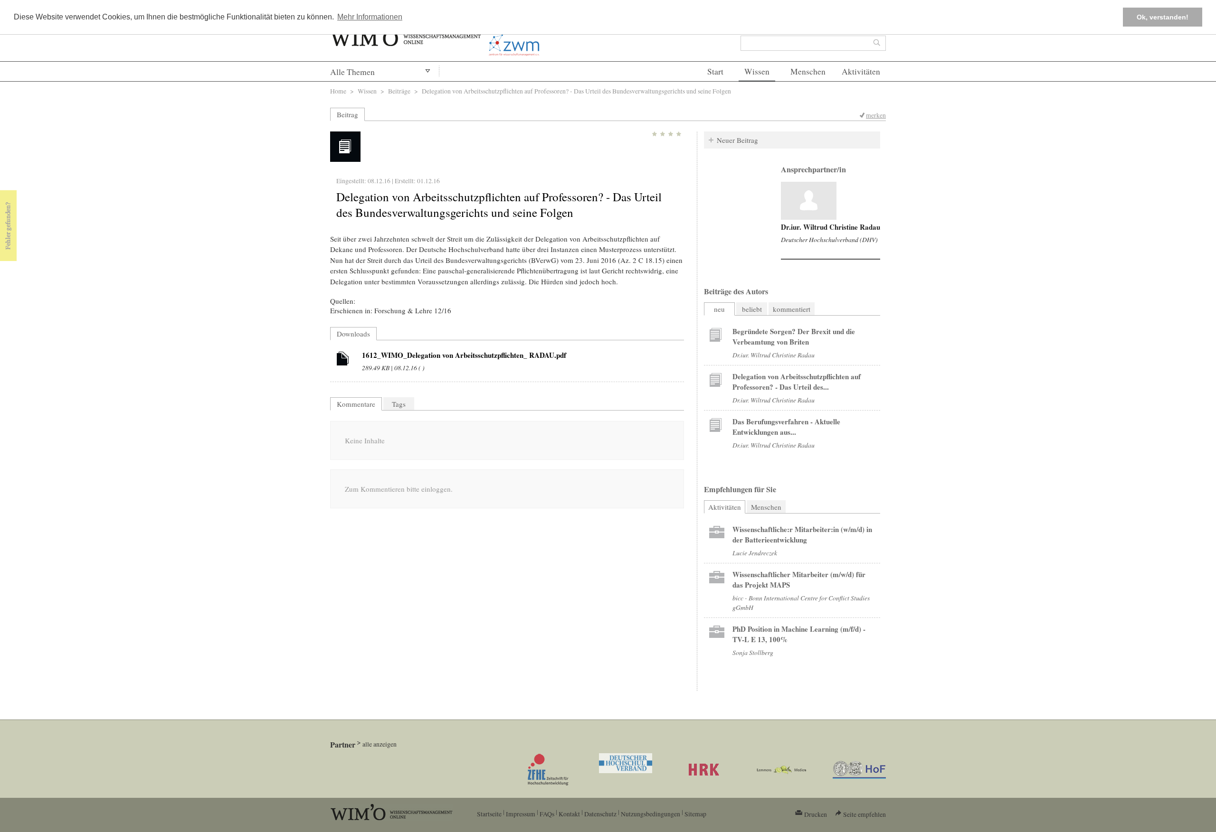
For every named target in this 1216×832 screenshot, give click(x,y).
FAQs (547, 813)
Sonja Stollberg (752, 652)
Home (338, 90)
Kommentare (356, 404)
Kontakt (569, 813)
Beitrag (347, 114)
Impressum (520, 813)
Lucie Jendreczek (754, 552)
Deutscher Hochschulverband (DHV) (829, 239)
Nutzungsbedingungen (650, 813)
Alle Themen (352, 71)
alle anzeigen (379, 743)
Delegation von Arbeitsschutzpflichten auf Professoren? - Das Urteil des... (796, 381)
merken (876, 115)
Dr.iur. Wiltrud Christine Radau (830, 227)
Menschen (808, 71)
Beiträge (399, 90)
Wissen (757, 71)
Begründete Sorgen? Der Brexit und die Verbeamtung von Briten (793, 336)
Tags (399, 404)
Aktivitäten (861, 71)
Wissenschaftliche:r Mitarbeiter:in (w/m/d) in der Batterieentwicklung (802, 534)
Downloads (353, 333)
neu (719, 309)
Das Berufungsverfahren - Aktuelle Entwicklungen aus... (786, 426)
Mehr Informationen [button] (369, 17)
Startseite (489, 813)
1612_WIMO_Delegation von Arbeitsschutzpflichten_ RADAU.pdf (464, 355)
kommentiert (791, 309)
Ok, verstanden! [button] (1162, 17)
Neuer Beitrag (737, 140)
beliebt (752, 309)
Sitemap (695, 813)
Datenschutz (600, 813)
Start (715, 71)
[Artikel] (343, 360)
